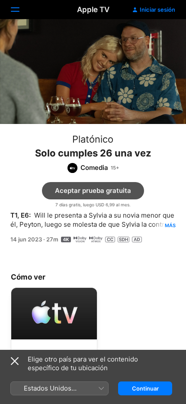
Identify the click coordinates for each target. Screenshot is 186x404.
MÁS (170, 225)
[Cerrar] (15, 361)
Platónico (92, 139)
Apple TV (93, 9)
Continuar (145, 388)
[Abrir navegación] (20, 9)
